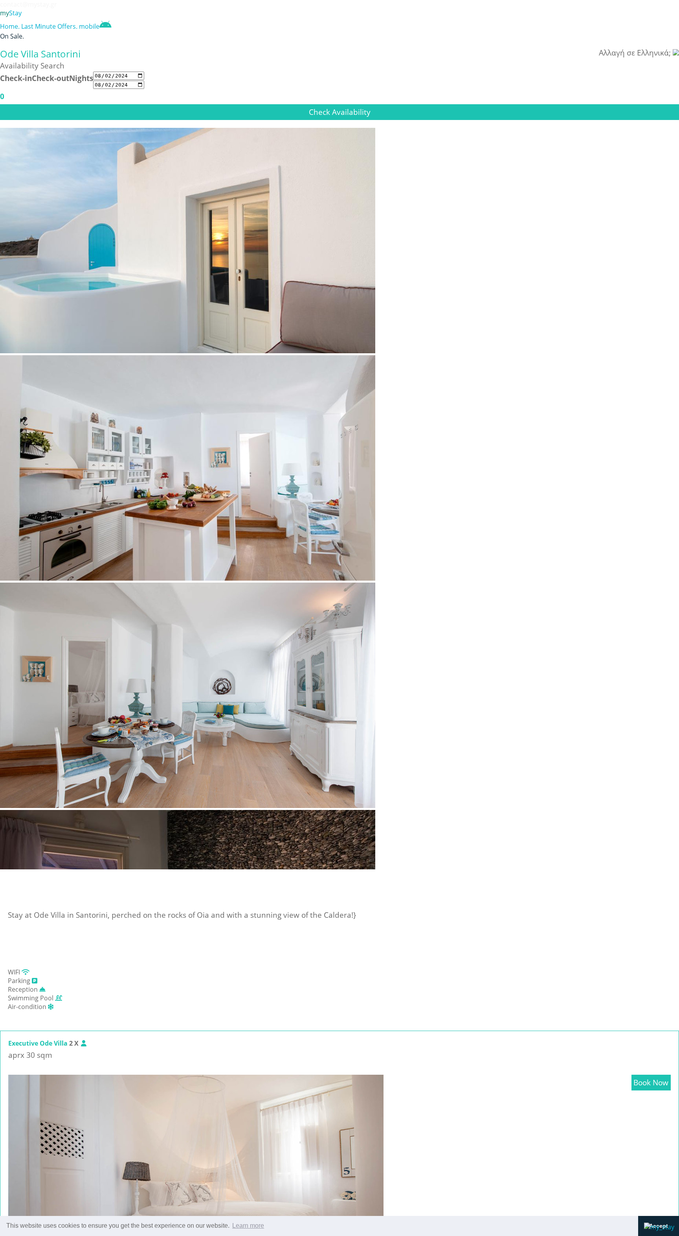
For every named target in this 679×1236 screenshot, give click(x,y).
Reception (23, 989)
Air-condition (28, 1006)
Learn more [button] (248, 1225)
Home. (10, 26)
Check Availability (340, 112)
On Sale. (12, 36)
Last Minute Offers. (49, 26)
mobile (89, 26)
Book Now (650, 1082)
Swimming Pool (31, 998)
